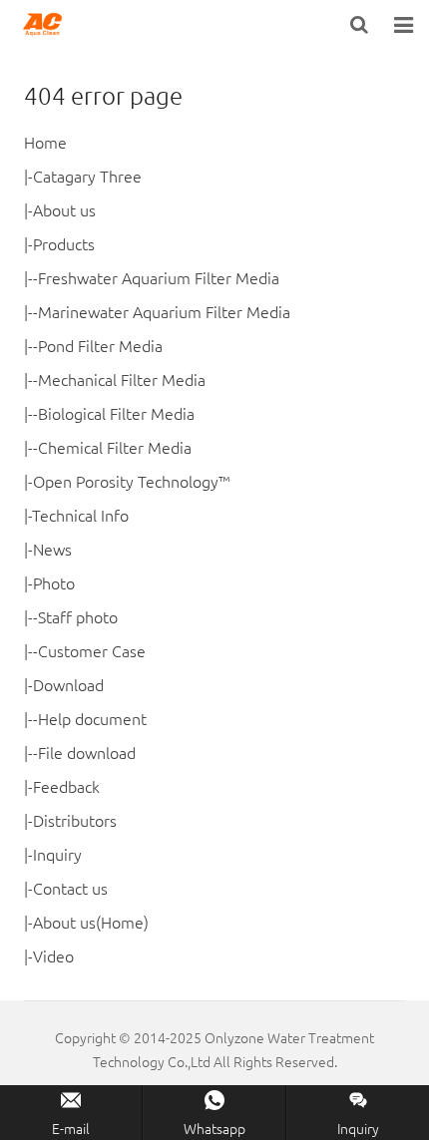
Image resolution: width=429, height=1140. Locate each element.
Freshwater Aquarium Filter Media (158, 277)
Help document (92, 718)
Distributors (75, 820)
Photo (54, 582)
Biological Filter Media (116, 413)
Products (64, 243)
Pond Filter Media (100, 345)
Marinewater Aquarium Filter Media (164, 311)
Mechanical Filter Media (122, 379)
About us (64, 209)
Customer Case (92, 650)
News (52, 549)
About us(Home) (91, 922)
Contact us (70, 888)
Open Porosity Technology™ (131, 481)
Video (53, 955)
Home (45, 142)
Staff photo (78, 616)
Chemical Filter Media (115, 447)
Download (68, 684)
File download (87, 752)
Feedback (66, 786)
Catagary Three (87, 176)
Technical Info (80, 515)
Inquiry (57, 854)
